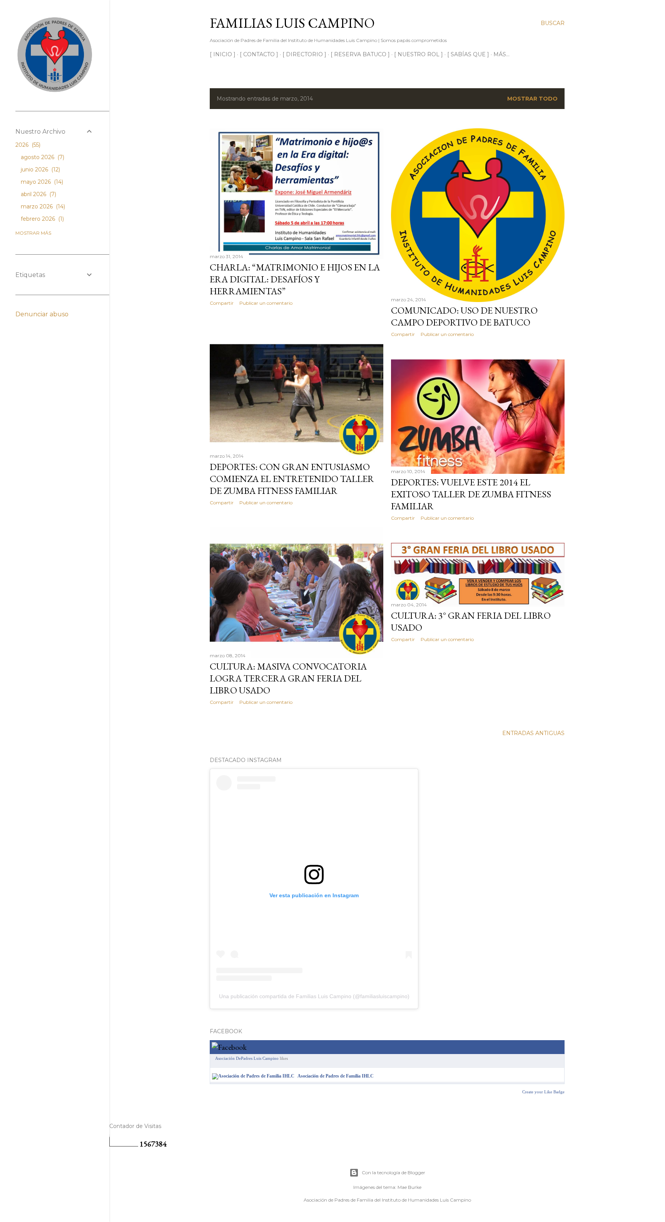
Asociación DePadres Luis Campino (247, 1058)
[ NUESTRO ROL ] (418, 54)
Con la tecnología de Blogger (393, 1172)
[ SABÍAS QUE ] (468, 54)
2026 (27, 144)
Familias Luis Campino (292, 23)
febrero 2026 (41, 218)
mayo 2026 (41, 181)
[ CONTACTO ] (259, 54)
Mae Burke (409, 1187)
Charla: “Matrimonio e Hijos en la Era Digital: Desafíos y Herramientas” (295, 279)
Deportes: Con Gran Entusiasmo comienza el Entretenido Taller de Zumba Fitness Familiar (292, 479)
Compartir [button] (222, 303)
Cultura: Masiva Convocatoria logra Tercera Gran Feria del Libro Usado (288, 678)
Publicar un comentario (265, 303)
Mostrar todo (532, 98)
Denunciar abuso (42, 314)
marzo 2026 (42, 206)
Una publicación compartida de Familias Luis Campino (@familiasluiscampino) (314, 996)
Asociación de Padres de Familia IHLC (335, 1076)
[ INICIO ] (223, 54)
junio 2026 (39, 169)
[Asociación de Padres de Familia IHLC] (253, 1076)
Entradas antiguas (533, 733)
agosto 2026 (42, 157)
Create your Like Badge (543, 1091)
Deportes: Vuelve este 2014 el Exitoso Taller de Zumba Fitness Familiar (471, 494)
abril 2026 (38, 194)
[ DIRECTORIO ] (304, 54)
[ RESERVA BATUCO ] (360, 54)
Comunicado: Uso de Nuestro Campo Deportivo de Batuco (464, 316)
